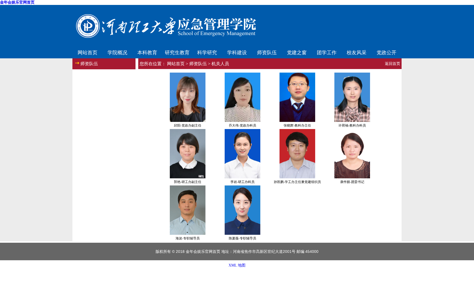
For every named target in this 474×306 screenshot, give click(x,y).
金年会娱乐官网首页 (17, 2)
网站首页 (87, 52)
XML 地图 (237, 265)
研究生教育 (177, 52)
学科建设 (237, 52)
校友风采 (356, 52)
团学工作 (327, 52)
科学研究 (207, 52)
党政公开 (386, 52)
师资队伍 (267, 52)
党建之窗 (297, 52)
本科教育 (147, 52)
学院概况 (117, 52)
